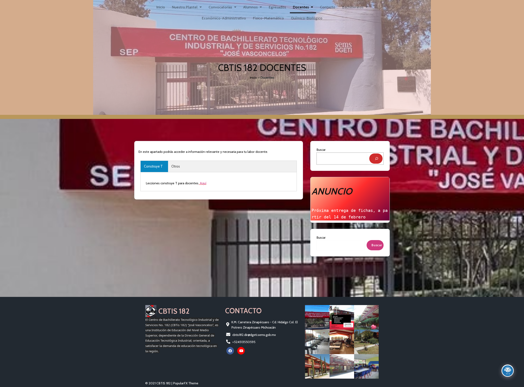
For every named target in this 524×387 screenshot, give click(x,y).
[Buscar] (376, 158)
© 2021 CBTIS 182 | (159, 383)
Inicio (253, 77)
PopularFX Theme (185, 383)
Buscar (321, 150)
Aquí (203, 183)
